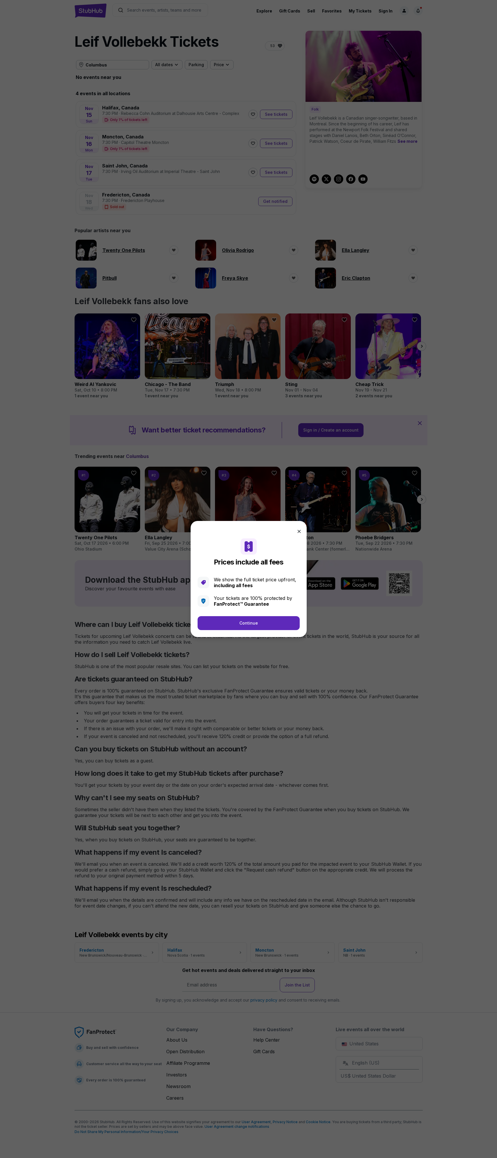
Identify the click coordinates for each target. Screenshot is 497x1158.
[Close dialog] (299, 531)
